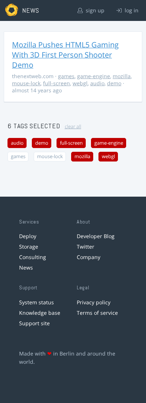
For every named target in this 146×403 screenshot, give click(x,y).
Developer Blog (96, 236)
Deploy (27, 236)
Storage (28, 246)
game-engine (93, 76)
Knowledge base (39, 312)
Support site (34, 323)
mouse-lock (26, 83)
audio (97, 83)
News (26, 267)
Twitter (85, 246)
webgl (80, 83)
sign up (94, 10)
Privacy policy (93, 302)
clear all (73, 126)
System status (36, 302)
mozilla (122, 76)
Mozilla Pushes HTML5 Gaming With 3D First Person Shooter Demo (65, 55)
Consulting (32, 257)
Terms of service (97, 312)
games (66, 76)
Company (88, 257)
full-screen (56, 83)
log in (131, 10)
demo (114, 83)
